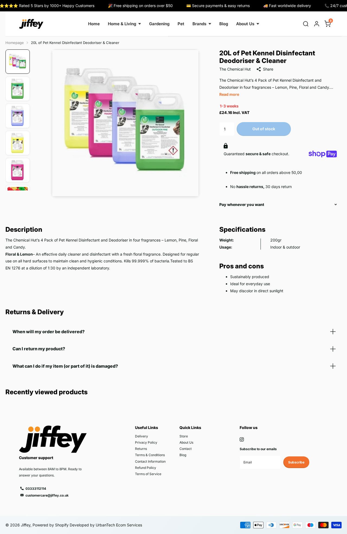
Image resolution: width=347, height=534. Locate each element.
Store (183, 436)
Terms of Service (148, 474)
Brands (199, 23)
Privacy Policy (146, 442)
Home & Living (122, 23)
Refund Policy (145, 468)
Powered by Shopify (51, 525)
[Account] (316, 24)
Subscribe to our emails (258, 449)
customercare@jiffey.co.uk (47, 495)
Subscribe (296, 462)
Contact (185, 449)
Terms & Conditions (150, 455)
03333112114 (35, 489)
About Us (245, 23)
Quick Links (190, 427)
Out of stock (263, 128)
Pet (181, 23)
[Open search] (306, 24)
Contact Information (150, 461)
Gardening (159, 23)
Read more (229, 94)
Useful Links (146, 427)
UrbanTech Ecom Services (118, 525)
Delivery (141, 436)
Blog (223, 23)
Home (94, 23)
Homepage (14, 42)
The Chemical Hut (235, 69)
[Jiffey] (31, 23)
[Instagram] (242, 439)
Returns (141, 449)
